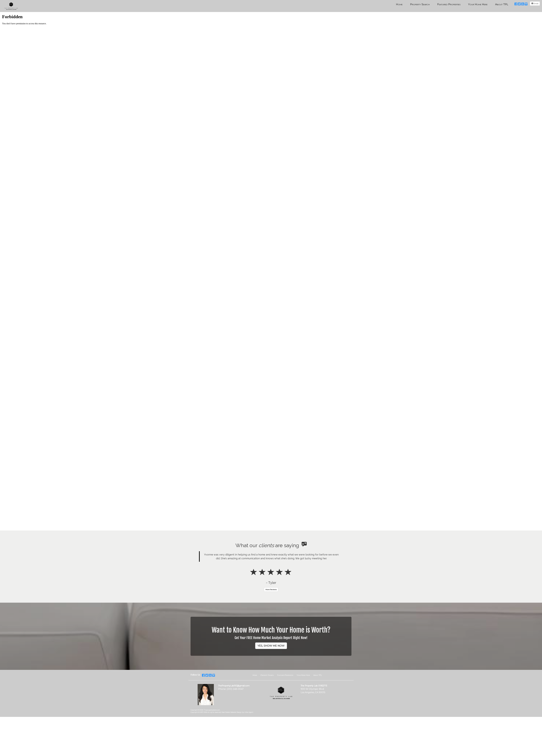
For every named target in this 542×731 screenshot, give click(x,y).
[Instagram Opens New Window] (526, 3)
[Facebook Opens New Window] (516, 3)
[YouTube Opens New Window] (522, 3)
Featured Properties (285, 671)
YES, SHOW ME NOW (271, 641)
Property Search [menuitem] (420, 4)
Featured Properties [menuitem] (449, 4)
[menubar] (452, 4)
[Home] (11, 6)
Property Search (267, 671)
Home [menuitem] (399, 4)
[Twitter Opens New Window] (519, 3)
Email (535, 3)
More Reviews (271, 586)
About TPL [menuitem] (501, 4)
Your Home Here (303, 671)
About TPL (317, 671)
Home (255, 671)
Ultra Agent (248, 708)
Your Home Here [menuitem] (478, 4)
